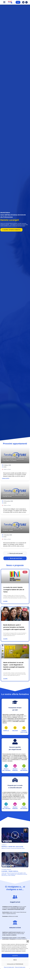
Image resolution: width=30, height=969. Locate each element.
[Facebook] (23, 2)
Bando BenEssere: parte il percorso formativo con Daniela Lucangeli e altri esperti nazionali (14, 627)
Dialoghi (15, 730)
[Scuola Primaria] (15, 804)
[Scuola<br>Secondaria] (23, 765)
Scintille (6, 730)
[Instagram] (26, 2)
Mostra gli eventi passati (16, 553)
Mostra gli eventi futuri (16, 558)
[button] (27, 941)
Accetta (15, 955)
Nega (15, 960)
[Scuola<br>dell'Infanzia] (6, 765)
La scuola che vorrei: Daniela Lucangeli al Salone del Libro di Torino (13, 590)
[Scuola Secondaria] (23, 804)
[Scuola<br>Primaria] (15, 765)
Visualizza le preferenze (15, 964)
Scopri (5, 601)
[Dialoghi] (15, 727)
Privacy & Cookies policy (9, 967)
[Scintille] (6, 727)
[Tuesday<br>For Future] (23, 727)
